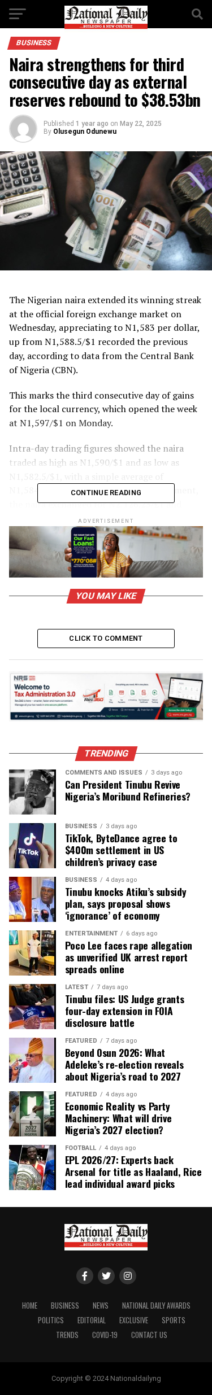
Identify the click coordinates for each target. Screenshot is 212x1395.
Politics (51, 1320)
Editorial (91, 1320)
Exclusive (133, 1320)
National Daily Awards (156, 1305)
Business (65, 1305)
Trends (67, 1335)
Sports (173, 1320)
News (101, 1305)
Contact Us (149, 1335)
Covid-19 (105, 1335)
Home (29, 1305)
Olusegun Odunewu (84, 131)
